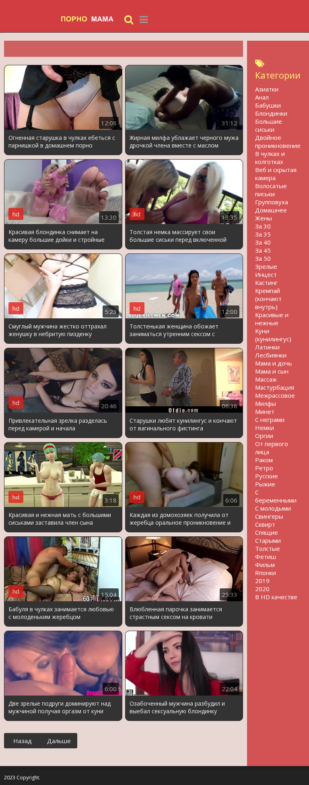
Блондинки (271, 113)
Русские (266, 476)
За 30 (263, 226)
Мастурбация (274, 387)
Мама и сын (271, 371)
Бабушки (268, 105)
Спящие (266, 532)
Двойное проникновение (278, 141)
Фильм (265, 565)
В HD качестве (276, 597)
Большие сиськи (268, 125)
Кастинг (266, 282)
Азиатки (266, 89)
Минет (264, 411)
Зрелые (266, 266)
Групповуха (271, 202)
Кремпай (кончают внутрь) (268, 299)
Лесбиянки (270, 355)
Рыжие (265, 484)
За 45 (263, 250)
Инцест (266, 274)
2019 (262, 581)
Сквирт (265, 524)
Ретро (264, 468)
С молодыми (273, 508)
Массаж (266, 379)
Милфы (265, 403)
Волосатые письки (271, 190)
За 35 (263, 234)
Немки (264, 428)
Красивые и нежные (271, 319)
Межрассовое (275, 395)
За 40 (263, 242)
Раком (264, 460)
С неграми (269, 419)
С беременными (276, 496)
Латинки (267, 347)
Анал (262, 97)
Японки (265, 573)
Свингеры (269, 516)
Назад (22, 741)
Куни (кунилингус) (273, 335)
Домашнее (271, 210)
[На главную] (90, 19)
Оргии (264, 436)
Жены (263, 218)
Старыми (268, 540)
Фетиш (265, 556)
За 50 (263, 258)
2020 (262, 589)
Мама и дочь (273, 363)
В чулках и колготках (270, 158)
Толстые (267, 548)
